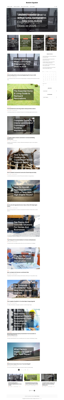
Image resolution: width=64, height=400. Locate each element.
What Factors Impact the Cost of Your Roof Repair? (19, 364)
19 (25, 369)
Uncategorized (51, 38)
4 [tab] (32, 30)
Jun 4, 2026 (38, 45)
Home (32, 12)
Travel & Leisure (17, 6)
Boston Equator (32, 3)
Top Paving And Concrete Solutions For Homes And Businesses (21, 240)
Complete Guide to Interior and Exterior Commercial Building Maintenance (38, 42)
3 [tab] (31, 30)
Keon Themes (37, 396)
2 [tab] (31, 390)
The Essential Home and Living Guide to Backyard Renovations (26, 42)
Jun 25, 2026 (26, 45)
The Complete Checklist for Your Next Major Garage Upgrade (21, 301)
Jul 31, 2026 (27, 23)
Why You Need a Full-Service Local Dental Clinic (18, 272)
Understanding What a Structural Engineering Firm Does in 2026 (32, 17)
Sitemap (40, 398)
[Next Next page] (27, 370)
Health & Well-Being (24, 6)
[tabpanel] (32, 20)
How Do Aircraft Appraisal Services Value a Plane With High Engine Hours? (49, 68)
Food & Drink (32, 6)
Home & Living (9, 6)
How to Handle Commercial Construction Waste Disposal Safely (51, 42)
